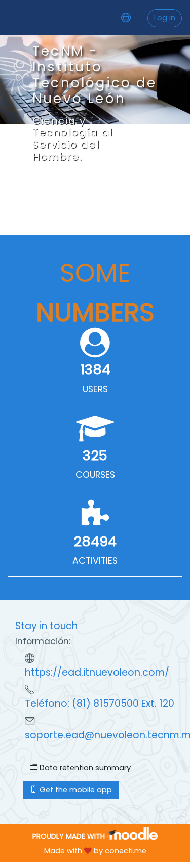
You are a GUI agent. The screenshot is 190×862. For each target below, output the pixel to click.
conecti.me (125, 851)
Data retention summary (84, 767)
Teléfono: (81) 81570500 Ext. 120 (99, 703)
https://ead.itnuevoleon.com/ (97, 672)
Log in (164, 18)
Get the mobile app (74, 790)
